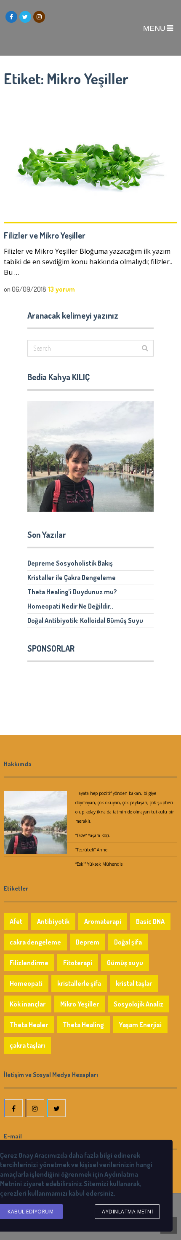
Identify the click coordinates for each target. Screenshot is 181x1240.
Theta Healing (83, 1024)
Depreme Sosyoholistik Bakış (70, 563)
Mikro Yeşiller (79, 1004)
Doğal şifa (128, 942)
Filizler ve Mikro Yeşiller (44, 235)
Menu (154, 28)
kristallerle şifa (79, 983)
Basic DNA (150, 921)
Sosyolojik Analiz (138, 1004)
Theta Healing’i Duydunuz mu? (72, 592)
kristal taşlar (134, 983)
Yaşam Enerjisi (140, 1024)
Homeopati (26, 983)
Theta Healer (29, 1024)
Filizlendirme (29, 962)
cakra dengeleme (35, 942)
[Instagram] (35, 1108)
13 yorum (61, 289)
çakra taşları (27, 1045)
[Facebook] (14, 1108)
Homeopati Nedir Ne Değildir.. (70, 606)
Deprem (87, 942)
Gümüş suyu (125, 962)
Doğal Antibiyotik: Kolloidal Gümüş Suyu (85, 620)
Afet (16, 921)
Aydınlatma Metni (127, 1211)
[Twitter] (57, 1108)
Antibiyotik (53, 921)
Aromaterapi (102, 921)
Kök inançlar (27, 1004)
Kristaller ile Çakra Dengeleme (71, 577)
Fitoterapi (77, 962)
